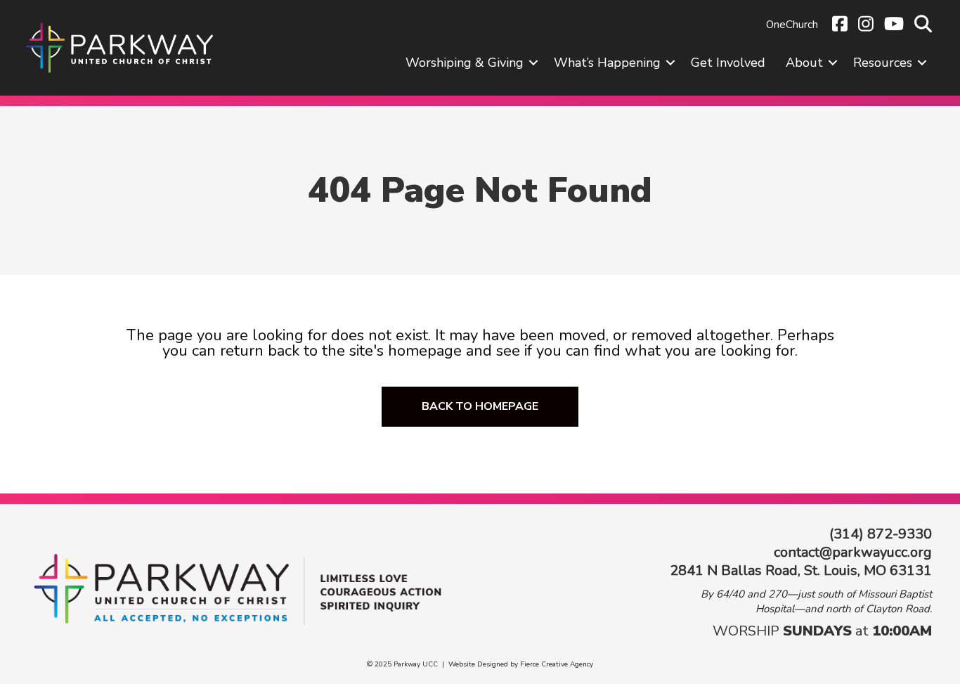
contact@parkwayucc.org (853, 552)
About (804, 62)
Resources (882, 62)
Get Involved (728, 62)
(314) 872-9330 (880, 533)
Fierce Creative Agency (556, 664)
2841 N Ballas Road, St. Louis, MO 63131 (801, 570)
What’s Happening (607, 62)
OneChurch (792, 25)
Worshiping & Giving (465, 62)
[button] (533, 63)
